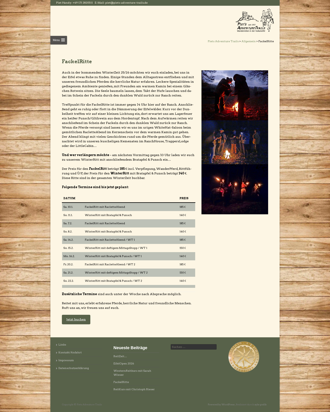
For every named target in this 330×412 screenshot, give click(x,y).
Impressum (66, 360)
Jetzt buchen (76, 319)
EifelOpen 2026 (123, 363)
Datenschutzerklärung (73, 368)
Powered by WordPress (221, 404)
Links (62, 344)
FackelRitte (121, 382)
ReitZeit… (120, 356)
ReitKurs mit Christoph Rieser (134, 389)
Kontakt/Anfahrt (70, 352)
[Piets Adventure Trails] (255, 20)
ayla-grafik (261, 404)
